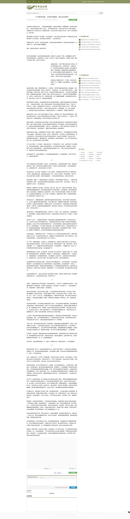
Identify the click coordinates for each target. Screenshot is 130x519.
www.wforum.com (30, 19)
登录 (61, 487)
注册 (65, 487)
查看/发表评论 (55, 19)
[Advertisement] (39, 447)
